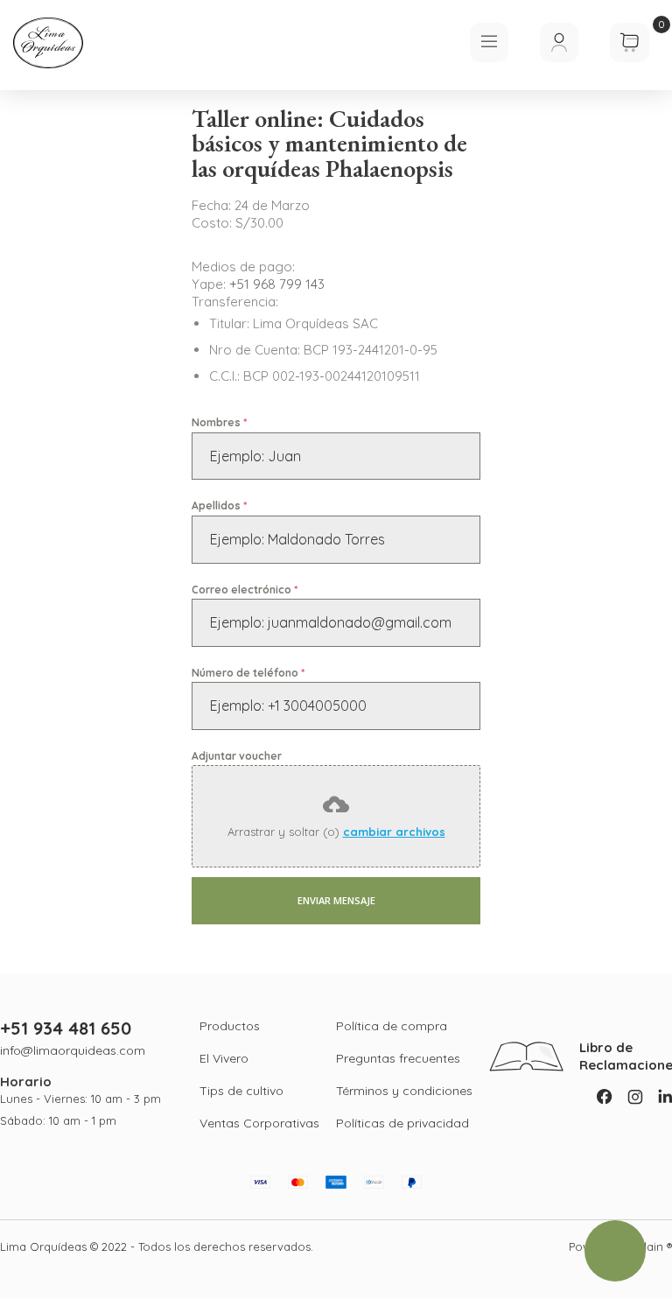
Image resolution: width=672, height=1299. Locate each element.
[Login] (559, 42)
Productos (230, 1026)
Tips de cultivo (242, 1091)
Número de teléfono (248, 672)
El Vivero (224, 1058)
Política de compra (391, 1026)
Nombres (219, 422)
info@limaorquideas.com (72, 1050)
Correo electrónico (245, 589)
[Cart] (629, 57)
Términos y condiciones (404, 1091)
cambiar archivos (394, 832)
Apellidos (219, 505)
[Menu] (489, 42)
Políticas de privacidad (402, 1123)
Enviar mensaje (336, 900)
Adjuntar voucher (237, 755)
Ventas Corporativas (259, 1123)
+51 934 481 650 (65, 1028)
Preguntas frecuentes (398, 1058)
